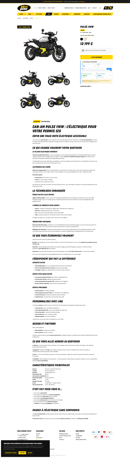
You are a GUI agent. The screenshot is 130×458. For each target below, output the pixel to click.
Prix (82, 64)
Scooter (56, 14)
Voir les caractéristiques (87, 35)
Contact (61, 439)
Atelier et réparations (65, 435)
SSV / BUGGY (39, 437)
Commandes (79, 435)
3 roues (38, 434)
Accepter (22, 452)
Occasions (86, 14)
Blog (60, 437)
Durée (83, 68)
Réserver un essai (63, 434)
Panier (77, 434)
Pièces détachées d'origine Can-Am (102, 14)
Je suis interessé (96, 57)
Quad (37, 435)
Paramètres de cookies (11, 452)
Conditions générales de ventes (57, 455)
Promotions (77, 14)
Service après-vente (81, 439)
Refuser (30, 452)
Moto (49, 14)
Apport (98, 64)
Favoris (78, 437)
